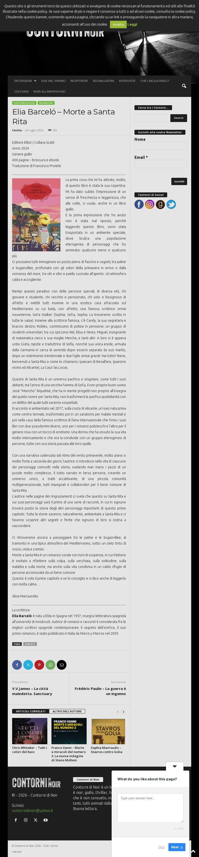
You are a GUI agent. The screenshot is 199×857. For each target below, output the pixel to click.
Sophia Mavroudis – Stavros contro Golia (106, 749)
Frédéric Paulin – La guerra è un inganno (100, 691)
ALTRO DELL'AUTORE (67, 711)
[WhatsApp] (50, 665)
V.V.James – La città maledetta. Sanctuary (32, 691)
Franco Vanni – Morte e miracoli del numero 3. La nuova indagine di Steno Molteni (68, 753)
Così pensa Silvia (24, 102)
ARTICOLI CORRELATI (30, 711)
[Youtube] (46, 820)
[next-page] (123, 711)
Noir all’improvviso (49, 91)
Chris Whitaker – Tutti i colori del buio (29, 749)
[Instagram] (27, 820)
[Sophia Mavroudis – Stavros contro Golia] (108, 731)
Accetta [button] (118, 24)
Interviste (127, 81)
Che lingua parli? (155, 81)
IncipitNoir (79, 81)
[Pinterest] (39, 665)
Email (141, 157)
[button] (184, 86)
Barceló (30, 644)
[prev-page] (117, 711)
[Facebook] (17, 665)
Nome (140, 139)
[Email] (61, 665)
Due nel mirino (53, 81)
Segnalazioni (103, 81)
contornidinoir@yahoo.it (32, 810)
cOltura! (21, 91)
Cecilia (17, 130)
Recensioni (23, 81)
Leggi (132, 24)
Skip (161, 847)
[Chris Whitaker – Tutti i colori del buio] (29, 731)
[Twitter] (28, 665)
